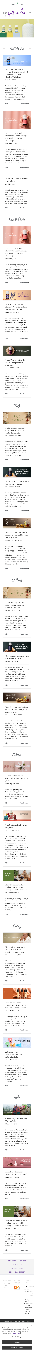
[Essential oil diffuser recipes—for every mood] (17, 1162)
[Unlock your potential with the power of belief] (17, 472)
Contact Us (17, 1265)
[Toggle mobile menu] (6, 16)
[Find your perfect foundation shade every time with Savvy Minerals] (17, 993)
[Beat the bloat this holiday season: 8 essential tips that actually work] (17, 523)
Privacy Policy (16, 1333)
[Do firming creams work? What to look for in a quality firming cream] (17, 938)
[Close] (32, 1325)
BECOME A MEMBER (17, 1272)
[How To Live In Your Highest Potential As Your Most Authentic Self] (17, 295)
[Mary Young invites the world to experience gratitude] (17, 351)
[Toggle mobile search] (9, 16)
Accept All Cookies (17, 1347)
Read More (24, 103)
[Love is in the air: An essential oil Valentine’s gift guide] (17, 766)
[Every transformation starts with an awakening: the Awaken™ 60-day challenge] (17, 120)
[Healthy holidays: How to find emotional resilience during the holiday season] (17, 875)
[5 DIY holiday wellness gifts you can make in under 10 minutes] (17, 418)
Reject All (17, 1342)
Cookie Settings (17, 1337)
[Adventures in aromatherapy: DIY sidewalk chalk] (17, 1043)
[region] (17, 1336)
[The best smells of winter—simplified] (17, 816)
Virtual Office (17, 1268)
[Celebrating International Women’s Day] (17, 1109)
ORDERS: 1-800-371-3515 (17, 1261)
